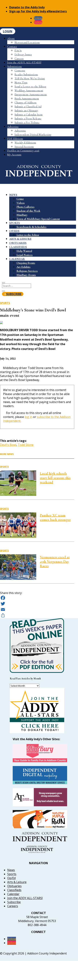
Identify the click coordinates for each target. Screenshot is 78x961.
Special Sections (24, 146)
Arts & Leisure (16, 882)
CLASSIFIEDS (18, 247)
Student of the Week (28, 211)
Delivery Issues (23, 54)
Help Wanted (24, 251)
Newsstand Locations (27, 42)
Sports (5, 303)
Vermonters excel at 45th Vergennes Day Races (55, 561)
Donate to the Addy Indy (27, 7)
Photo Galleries (25, 207)
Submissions (14, 66)
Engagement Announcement (31, 94)
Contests (20, 70)
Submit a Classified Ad (28, 106)
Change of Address (25, 102)
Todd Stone (26, 445)
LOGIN (7, 31)
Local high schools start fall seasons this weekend (55, 477)
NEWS (13, 195)
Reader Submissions (26, 74)
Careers (19, 58)
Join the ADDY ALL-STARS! (24, 62)
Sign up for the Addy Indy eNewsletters (38, 11)
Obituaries (14, 886)
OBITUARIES (17, 243)
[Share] (37, 615)
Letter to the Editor (28, 235)
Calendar (13, 894)
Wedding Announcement (29, 90)
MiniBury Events (26, 275)
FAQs (18, 50)
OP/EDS (14, 231)
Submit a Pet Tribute (27, 122)
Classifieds (14, 890)
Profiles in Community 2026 (23, 150)
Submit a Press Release (28, 118)
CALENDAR (17, 259)
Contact (12, 46)
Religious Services (27, 271)
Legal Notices (25, 255)
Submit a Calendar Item (28, 114)
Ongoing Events (26, 263)
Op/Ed (11, 878)
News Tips (21, 82)
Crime (20, 199)
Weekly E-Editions (25, 142)
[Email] (37, 609)
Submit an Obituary (26, 110)
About (11, 38)
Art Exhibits (23, 267)
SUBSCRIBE (13, 294)
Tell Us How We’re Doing (30, 78)
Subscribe (14, 902)
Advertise (13, 126)
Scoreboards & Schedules (31, 227)
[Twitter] (37, 604)
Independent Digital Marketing (33, 134)
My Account (14, 154)
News (11, 870)
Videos (21, 203)
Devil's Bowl (8, 445)
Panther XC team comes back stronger (55, 517)
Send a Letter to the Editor (30, 86)
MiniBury (22, 215)
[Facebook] (37, 598)
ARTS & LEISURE (20, 239)
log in (28, 417)
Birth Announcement (27, 98)
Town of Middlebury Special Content (38, 219)
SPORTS (14, 223)
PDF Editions (15, 138)
